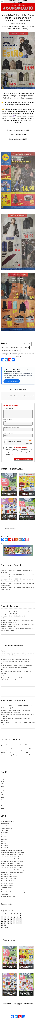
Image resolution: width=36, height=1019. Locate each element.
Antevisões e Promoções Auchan (11, 863)
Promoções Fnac (6, 874)
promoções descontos (9, 354)
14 (17, 919)
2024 (2, 782)
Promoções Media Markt (8, 881)
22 (20, 921)
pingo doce (22, 753)
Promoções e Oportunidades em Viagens (13, 890)
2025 (2, 779)
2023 (2, 784)
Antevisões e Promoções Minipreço (12, 865)
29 (20, 923)
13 (14, 919)
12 (11, 919)
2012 (2, 808)
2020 (2, 790)
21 (17, 921)
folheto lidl (18, 344)
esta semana (6, 350)
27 (14, 923)
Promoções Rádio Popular (9, 876)
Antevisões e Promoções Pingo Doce (12, 852)
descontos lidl (15, 751)
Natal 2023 (4, 841)
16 (2, 921)
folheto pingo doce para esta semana (16, 755)
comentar (13, 528)
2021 (2, 788)
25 (8, 923)
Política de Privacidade (8, 896)
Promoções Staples (7, 885)
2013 (2, 806)
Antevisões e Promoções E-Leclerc (12, 867)
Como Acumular (6, 823)
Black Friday (5, 832)
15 (20, 919)
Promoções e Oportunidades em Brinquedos (14, 892)
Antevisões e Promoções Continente (12, 854)
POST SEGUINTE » (18, 3)
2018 (2, 795)
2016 (2, 799)
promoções (16, 350)
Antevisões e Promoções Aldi (10, 859)
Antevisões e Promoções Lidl (10, 856)
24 (5, 923)
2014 (2, 803)
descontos (9, 344)
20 (14, 921)
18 (8, 921)
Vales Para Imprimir (7, 828)
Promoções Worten (7, 883)
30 (2, 925)
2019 (2, 793)
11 (8, 919)
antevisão (5, 347)
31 (5, 925)
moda (29, 344)
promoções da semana (26, 354)
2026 (2, 777)
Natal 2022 (4, 843)
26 (11, 923)
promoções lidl (9, 753)
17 (5, 921)
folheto (26, 347)
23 (2, 923)
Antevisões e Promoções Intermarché (12, 861)
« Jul (2, 927)
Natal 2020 (4, 848)
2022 (2, 786)
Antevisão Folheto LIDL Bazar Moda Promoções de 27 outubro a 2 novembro (18, 18)
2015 (2, 801)
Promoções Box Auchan (8, 878)
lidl (24, 344)
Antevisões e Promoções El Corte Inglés (13, 870)
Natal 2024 (4, 837)
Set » (6, 927)
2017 (2, 797)
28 (17, 923)
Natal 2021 (4, 846)
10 (5, 919)
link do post (5, 528)
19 (11, 921)
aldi (29, 755)
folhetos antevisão (16, 347)
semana (23, 749)
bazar (16, 753)
